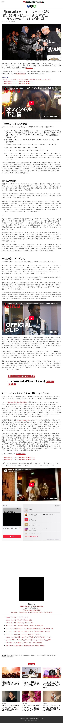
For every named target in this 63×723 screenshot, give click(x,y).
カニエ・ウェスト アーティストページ (17, 617)
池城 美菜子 (10, 656)
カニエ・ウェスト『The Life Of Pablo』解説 (19, 620)
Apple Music (23, 612)
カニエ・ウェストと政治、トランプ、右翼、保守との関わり (23, 634)
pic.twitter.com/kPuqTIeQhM (21, 376)
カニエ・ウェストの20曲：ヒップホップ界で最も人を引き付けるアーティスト (29, 637)
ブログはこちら (21, 454)
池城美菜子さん (20, 73)
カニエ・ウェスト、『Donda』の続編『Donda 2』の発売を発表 (24, 625)
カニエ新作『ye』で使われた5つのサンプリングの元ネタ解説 (24, 643)
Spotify (30, 612)
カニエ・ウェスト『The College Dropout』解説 (19, 623)
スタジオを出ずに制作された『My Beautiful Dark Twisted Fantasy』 (25, 645)
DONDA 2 (34, 655)
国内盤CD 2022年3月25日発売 (31, 610)
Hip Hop (39, 655)
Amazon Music (37, 612)
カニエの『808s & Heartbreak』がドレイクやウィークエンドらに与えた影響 (28, 640)
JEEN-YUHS (46, 655)
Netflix (4, 656)
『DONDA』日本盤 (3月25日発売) (17, 402)
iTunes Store (14, 612)
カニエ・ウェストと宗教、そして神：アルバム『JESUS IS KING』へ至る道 (28, 631)
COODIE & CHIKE (16, 655)
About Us (22, 718)
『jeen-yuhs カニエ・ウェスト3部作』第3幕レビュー (19, 83)
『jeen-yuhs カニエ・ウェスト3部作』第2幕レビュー (19, 81)
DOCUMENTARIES (25, 655)
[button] (3, 2)
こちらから (29, 68)
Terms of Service (30, 718)
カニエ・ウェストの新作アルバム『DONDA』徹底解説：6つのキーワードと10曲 (26, 79)
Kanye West (53, 655)
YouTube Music (47, 612)
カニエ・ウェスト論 (23, 420)
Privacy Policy (39, 718)
